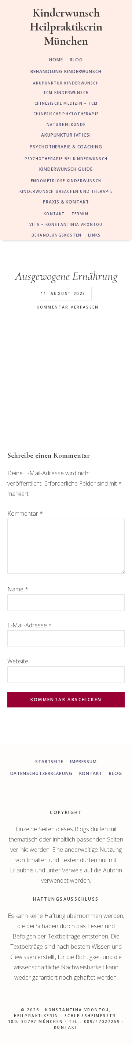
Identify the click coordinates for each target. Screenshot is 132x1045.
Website (17, 661)
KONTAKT (66, 1027)
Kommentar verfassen (68, 307)
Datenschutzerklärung (41, 773)
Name (17, 589)
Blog (115, 773)
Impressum (83, 761)
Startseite (49, 761)
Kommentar (25, 513)
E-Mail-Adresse (29, 625)
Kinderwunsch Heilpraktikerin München (66, 27)
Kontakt (90, 773)
